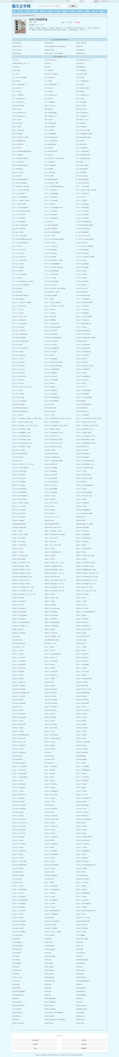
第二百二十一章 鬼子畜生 (82, 309)
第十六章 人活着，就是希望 (20, 77)
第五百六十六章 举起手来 (19, 713)
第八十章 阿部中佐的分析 (51, 151)
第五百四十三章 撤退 (50, 685)
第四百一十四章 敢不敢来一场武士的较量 (55, 534)
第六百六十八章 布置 (50, 833)
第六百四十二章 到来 (81, 801)
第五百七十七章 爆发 (81, 724)
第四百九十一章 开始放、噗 (20, 626)
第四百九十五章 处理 (50, 629)
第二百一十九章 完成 (50, 309)
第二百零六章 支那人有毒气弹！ (21, 295)
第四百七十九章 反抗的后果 (20, 611)
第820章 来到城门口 (81, 53)
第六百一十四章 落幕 (50, 770)
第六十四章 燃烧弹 (17, 133)
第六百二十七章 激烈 (81, 784)
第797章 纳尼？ (48, 984)
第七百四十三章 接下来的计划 (52, 921)
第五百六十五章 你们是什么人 (83, 710)
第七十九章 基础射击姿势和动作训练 (22, 151)
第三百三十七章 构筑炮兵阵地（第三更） (86, 443)
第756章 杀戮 (16, 938)
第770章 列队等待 (80, 952)
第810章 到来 (79, 998)
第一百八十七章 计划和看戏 (20, 274)
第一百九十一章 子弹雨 (50, 278)
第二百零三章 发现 (17, 292)
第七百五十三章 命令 (81, 931)
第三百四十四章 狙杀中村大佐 (20, 453)
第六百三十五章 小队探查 (51, 794)
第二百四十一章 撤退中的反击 (20, 334)
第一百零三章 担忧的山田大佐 (20, 179)
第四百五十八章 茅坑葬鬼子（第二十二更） (23, 587)
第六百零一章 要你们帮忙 (82, 752)
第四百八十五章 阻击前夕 (19, 619)
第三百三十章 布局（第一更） (52, 436)
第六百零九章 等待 (49, 763)
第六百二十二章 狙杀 (18, 780)
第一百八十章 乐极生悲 (18, 267)
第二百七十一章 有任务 (18, 369)
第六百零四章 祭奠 (80, 756)
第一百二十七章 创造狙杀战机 (20, 207)
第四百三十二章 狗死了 (50, 555)
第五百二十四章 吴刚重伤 (19, 664)
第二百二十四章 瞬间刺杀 (82, 313)
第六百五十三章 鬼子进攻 (51, 815)
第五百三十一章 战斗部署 (51, 671)
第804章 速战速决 (80, 991)
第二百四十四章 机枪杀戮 (19, 337)
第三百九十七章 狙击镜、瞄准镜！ (84, 513)
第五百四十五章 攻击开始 (19, 689)
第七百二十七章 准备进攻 (19, 903)
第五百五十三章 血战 (81, 696)
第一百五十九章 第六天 (82, 242)
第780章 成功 (16, 967)
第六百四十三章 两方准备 (19, 805)
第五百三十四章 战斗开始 (51, 675)
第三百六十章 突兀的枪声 (51, 471)
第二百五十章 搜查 (17, 344)
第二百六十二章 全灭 (18, 358)
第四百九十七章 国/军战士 (19, 633)
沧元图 (84, 1040)
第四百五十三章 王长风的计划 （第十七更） (55, 580)
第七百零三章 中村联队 (18, 875)
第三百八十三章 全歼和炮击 (20, 499)
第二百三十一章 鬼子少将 (82, 320)
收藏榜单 (87, 11)
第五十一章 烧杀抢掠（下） (83, 116)
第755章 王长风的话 (49, 935)
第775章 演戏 (48, 960)
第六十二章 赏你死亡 (50, 130)
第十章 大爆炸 (16, 70)
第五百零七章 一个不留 (50, 643)
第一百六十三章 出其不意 (19, 249)
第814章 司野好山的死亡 (19, 1005)
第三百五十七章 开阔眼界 (51, 467)
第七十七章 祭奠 (49, 147)
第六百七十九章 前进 (18, 847)
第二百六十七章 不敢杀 (82, 362)
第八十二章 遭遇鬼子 (18, 155)
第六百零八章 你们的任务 (19, 763)
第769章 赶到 (48, 952)
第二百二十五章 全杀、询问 (20, 316)
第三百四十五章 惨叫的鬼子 (51, 453)
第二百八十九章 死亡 (18, 390)
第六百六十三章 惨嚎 (81, 826)
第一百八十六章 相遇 (81, 271)
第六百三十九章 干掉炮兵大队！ (84, 798)
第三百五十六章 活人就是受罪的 (21, 467)
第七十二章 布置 (80, 140)
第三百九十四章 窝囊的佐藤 (83, 510)
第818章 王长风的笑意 (50, 1009)
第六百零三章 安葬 (49, 756)
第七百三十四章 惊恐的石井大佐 (53, 910)
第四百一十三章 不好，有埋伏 (20, 534)
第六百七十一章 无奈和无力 (51, 836)
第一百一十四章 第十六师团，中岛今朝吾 (86, 190)
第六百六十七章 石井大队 (19, 833)
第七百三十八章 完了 (81, 914)
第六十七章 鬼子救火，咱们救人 (21, 137)
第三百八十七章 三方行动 (51, 503)
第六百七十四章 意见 (50, 840)
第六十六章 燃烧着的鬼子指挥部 (84, 133)
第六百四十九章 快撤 (18, 812)
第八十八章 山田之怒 (18, 162)
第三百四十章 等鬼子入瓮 (82, 446)
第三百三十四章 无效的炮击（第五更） (85, 439)
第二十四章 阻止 (80, 84)
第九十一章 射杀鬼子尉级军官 (20, 165)
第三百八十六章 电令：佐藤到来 (21, 503)
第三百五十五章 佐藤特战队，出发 (84, 464)
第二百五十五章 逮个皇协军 (83, 348)
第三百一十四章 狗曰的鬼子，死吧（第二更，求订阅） (58, 418)
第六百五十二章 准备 (18, 815)
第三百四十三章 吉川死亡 (82, 450)
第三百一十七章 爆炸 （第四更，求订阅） (23, 422)
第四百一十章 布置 (17, 531)
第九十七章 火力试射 (18, 172)
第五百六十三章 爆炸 (18, 710)
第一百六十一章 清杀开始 (51, 246)
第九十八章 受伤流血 (50, 172)
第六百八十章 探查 (49, 847)
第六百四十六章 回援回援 (19, 808)
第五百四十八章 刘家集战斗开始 (21, 692)
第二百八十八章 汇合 (81, 387)
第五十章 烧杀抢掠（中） (51, 116)
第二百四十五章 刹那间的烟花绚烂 (53, 337)
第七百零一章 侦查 (49, 872)
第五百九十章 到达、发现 (19, 742)
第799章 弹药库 (17, 988)
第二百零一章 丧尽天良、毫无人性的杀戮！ (55, 288)
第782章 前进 (79, 967)
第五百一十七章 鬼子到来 (82, 654)
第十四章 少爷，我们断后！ (51, 74)
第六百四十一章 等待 (50, 801)
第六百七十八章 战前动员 (82, 844)
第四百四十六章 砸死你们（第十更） (22, 573)
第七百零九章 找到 (17, 882)
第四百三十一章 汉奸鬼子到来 (20, 555)
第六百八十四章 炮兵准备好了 (83, 851)
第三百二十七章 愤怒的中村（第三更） (54, 432)
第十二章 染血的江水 (81, 70)
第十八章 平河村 (80, 77)
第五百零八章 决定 (80, 643)
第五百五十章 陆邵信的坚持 (83, 692)
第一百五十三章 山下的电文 (83, 235)
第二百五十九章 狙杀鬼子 (19, 355)
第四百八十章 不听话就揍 (51, 611)
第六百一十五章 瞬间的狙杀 (83, 770)
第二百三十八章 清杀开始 (19, 330)
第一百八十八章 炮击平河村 (51, 274)
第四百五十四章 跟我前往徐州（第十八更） (87, 580)
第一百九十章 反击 (17, 278)
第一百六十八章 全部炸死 (82, 253)
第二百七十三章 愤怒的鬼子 (83, 369)
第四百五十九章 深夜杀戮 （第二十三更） (55, 587)
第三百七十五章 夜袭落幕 (51, 488)
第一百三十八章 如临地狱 (82, 218)
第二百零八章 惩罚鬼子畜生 (83, 295)
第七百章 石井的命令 (18, 872)
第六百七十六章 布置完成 (19, 844)
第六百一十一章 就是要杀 (51, 766)
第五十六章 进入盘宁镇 (50, 123)
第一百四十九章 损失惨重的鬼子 (53, 232)
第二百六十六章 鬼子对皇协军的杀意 (54, 362)
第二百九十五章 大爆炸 (18, 397)
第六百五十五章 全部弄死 (19, 819)
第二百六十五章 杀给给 (18, 362)
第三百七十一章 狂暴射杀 (19, 485)
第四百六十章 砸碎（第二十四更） (84, 587)
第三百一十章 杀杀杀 (18, 415)
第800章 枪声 (48, 988)
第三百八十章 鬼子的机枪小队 (20, 495)
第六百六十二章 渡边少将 (51, 826)
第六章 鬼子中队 (80, 63)
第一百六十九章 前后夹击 (19, 256)
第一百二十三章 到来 (81, 200)
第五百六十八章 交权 (81, 713)
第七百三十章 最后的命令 (19, 907)
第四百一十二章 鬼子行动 (82, 531)
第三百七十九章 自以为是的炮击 (84, 492)
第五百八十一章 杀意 (18, 731)
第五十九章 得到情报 (50, 126)
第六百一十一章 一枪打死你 (20, 766)
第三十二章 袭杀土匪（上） (51, 95)
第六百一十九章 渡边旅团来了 (20, 777)
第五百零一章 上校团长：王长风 (53, 636)
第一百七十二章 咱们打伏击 (20, 260)
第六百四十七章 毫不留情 (51, 808)
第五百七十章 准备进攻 (50, 717)
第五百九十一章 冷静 (50, 742)
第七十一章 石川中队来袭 (51, 140)
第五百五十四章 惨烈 (18, 699)
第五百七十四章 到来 (81, 720)
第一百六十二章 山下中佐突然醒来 (84, 246)
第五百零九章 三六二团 (18, 647)
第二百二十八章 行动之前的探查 (84, 316)
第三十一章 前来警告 (18, 95)
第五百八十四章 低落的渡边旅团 (21, 735)
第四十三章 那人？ (17, 109)
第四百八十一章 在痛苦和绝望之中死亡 (85, 611)
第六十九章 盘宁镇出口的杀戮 (83, 137)
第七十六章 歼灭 (17, 147)
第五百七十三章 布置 (50, 720)
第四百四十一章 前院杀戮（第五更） (54, 566)
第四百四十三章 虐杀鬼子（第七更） (22, 569)
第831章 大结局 (17, 43)
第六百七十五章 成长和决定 (83, 840)
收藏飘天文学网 (28, 1)
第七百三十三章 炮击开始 (19, 910)
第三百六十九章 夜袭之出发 (51, 481)
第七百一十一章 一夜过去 (82, 882)
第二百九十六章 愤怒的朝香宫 (52, 397)
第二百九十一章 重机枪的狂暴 (83, 390)
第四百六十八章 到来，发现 (51, 597)
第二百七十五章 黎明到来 (51, 372)
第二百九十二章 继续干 (18, 394)
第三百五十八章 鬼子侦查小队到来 (84, 467)
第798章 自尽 (79, 984)
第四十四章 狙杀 (49, 109)
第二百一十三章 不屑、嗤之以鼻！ (53, 302)
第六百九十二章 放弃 (50, 861)
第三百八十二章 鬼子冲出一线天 (84, 495)
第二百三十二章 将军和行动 (20, 323)
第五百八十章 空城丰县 (82, 728)
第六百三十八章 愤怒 (50, 798)
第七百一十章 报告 (49, 882)
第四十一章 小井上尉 (50, 105)
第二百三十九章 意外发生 (51, 330)
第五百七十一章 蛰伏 (81, 717)
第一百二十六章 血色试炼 (82, 204)
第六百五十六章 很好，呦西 (51, 819)
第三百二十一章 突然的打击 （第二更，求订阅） (57, 425)
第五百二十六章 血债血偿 (82, 664)
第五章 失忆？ (48, 63)
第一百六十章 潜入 (17, 246)
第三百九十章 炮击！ (50, 506)
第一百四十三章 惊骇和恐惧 (51, 225)
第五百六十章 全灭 (17, 706)
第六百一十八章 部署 (81, 773)
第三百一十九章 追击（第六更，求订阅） (86, 422)
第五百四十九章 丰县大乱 (51, 692)
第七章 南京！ (16, 67)
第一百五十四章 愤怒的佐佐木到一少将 (22, 239)
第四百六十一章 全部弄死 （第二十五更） (23, 590)
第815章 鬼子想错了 (49, 1005)
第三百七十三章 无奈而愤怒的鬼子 (84, 485)
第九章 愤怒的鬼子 (80, 67)
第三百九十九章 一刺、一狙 (51, 517)
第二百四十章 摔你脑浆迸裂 (83, 330)
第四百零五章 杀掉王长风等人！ (53, 524)
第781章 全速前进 (49, 967)
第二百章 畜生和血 (17, 288)
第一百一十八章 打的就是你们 (20, 197)
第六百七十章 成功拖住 (18, 836)
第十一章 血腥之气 (49, 70)
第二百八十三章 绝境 (18, 383)
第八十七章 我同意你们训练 (83, 158)
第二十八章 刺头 (17, 91)
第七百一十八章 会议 (18, 893)
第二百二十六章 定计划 (50, 316)
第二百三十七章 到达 (81, 327)
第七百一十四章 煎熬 (81, 886)
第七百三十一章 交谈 (50, 907)
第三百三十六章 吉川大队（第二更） (54, 443)
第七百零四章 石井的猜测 (51, 875)
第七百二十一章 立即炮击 (19, 896)
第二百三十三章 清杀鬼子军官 (52, 323)
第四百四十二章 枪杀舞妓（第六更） (85, 566)
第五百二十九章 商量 (81, 668)
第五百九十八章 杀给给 (82, 749)
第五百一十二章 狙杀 (18, 650)
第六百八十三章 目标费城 (51, 851)
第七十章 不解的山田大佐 (19, 140)
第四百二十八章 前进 (18, 552)
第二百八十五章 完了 (81, 383)
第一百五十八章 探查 (50, 242)
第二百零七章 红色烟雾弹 (51, 295)
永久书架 (20, 11)
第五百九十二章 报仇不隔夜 (83, 742)
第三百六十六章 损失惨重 (51, 478)
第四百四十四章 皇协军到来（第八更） (54, 569)
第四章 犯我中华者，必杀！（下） (21, 63)
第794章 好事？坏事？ (50, 981)
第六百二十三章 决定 (50, 780)
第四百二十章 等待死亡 (50, 541)
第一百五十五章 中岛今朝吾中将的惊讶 (54, 239)
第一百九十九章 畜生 (81, 285)
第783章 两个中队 (17, 970)
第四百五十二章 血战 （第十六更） (21, 580)
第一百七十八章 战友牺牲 (82, 263)
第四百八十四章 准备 (81, 615)
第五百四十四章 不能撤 (82, 685)
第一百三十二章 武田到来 (82, 211)
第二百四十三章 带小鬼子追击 (83, 334)
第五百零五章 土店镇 (81, 640)
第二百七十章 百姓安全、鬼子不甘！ (85, 365)
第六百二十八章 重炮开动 (19, 787)
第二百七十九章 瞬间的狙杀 (83, 376)
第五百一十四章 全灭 (81, 650)
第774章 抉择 (16, 960)
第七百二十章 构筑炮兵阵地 (83, 893)
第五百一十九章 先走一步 (51, 657)
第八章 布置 (47, 67)
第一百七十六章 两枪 (18, 263)
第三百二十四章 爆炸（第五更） (53, 429)
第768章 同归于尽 (17, 952)
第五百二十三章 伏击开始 (82, 661)
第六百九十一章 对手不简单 (20, 861)
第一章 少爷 (16, 60)
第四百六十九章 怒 (80, 597)
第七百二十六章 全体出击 (82, 900)
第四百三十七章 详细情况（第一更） (22, 562)
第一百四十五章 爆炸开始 (19, 228)
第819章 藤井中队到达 (81, 1009)
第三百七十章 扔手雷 (81, 481)
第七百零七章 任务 (49, 879)
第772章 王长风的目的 (50, 956)
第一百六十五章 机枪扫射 (82, 249)
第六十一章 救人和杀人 (18, 130)
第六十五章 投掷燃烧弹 (50, 133)
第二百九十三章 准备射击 (51, 394)
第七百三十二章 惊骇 (81, 907)
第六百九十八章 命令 (50, 868)
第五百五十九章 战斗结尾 (82, 703)
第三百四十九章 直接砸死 (82, 457)
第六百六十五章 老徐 (50, 829)
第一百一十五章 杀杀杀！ (19, 193)
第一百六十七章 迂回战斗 (51, 253)
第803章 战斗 (48, 991)
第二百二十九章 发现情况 (19, 320)
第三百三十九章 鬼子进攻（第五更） (54, 446)
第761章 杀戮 (79, 942)
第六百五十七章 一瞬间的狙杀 (83, 819)
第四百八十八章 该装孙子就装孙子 (21, 622)
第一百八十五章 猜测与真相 (51, 271)
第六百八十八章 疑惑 (18, 858)
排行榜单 (80, 11)
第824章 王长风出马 (49, 50)
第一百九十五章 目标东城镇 (51, 281)
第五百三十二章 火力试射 (82, 671)
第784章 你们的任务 (49, 970)
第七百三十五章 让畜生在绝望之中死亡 (85, 910)
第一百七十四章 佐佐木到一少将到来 (54, 260)
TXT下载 (76, 22)
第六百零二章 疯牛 (17, 756)
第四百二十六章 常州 (50, 548)
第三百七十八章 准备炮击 (51, 492)
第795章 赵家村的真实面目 (82, 981)
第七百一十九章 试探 (50, 893)
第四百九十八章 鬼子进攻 (51, 633)
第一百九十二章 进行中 (82, 278)
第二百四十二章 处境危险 (51, 334)
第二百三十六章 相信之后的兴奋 (53, 327)
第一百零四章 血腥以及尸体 (51, 179)
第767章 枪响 (79, 949)
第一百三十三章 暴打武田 (19, 214)
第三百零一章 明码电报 (18, 404)
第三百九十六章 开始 (50, 513)
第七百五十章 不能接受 (82, 928)
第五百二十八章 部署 (50, 668)
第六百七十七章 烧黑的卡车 (51, 844)
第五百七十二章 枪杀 (18, 720)
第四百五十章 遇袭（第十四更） (53, 576)
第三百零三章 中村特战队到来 (83, 404)
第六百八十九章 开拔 (50, 858)
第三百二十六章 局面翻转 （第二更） (22, 432)
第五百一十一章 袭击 (81, 647)
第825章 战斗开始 (17, 50)
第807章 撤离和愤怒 (81, 995)
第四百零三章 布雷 (80, 520)
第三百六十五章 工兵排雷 (19, 478)
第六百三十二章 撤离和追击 (51, 791)
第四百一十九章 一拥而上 (19, 541)
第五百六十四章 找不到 (50, 710)
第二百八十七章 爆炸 (50, 387)
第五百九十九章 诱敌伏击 (19, 752)
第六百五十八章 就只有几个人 (20, 822)
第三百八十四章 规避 (50, 499)
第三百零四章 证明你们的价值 (20, 408)
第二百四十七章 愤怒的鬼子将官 (21, 341)
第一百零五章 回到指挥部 (82, 179)
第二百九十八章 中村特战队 (20, 401)
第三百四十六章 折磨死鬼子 (83, 453)
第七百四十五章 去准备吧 (19, 924)
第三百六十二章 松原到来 (19, 474)
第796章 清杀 (16, 984)
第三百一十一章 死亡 (50, 415)
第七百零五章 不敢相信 (82, 875)
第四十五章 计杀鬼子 (81, 109)
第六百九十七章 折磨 (18, 868)
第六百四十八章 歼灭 (81, 808)
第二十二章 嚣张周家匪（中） (20, 84)
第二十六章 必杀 (49, 88)
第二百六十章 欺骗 (49, 355)
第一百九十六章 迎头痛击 (82, 281)
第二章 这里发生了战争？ (51, 60)
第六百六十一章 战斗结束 (19, 826)
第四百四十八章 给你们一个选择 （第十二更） (87, 573)
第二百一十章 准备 (49, 299)
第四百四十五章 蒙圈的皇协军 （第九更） (86, 569)
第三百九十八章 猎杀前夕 (19, 517)
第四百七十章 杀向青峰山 (19, 601)
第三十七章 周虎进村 (18, 102)
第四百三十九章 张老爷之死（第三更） (85, 562)
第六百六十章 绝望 (80, 822)
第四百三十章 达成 (80, 552)
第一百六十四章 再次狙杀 (51, 249)
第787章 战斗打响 (49, 974)
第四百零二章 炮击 (49, 520)
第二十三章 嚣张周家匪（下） (52, 84)
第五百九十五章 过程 (81, 745)
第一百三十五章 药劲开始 (82, 214)
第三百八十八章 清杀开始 (82, 503)
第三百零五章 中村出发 (50, 408)
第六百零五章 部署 (17, 759)
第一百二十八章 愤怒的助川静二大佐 (54, 207)
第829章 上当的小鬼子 (81, 43)
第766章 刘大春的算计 (50, 949)
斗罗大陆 (83, 1044)
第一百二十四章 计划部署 (19, 204)
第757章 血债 (48, 938)
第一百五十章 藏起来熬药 (82, 232)
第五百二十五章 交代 (50, 664)
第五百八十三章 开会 (81, 731)
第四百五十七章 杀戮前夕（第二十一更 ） (86, 583)
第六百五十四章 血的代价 (82, 815)
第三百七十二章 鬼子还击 (51, 485)
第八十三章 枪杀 (49, 155)
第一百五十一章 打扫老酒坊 (20, 235)
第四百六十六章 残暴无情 (82, 594)
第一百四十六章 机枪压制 (51, 228)
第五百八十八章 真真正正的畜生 (53, 738)
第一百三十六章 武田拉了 (19, 218)
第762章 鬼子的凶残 (18, 945)
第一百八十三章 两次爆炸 (82, 267)
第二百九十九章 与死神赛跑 (51, 401)
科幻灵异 (57, 11)
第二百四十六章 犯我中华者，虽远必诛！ (86, 337)
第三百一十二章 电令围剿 (82, 415)
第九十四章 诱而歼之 (18, 169)
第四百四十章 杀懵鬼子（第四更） (21, 566)
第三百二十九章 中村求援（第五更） (22, 436)
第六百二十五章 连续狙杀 (19, 784)
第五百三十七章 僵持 (50, 678)
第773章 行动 (79, 956)
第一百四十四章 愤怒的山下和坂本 (84, 225)
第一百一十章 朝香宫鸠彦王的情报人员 (54, 186)
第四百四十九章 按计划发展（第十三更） (23, 576)
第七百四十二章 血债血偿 (19, 921)
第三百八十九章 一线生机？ (20, 506)
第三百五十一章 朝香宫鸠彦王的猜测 (54, 460)
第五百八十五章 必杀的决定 (51, 735)
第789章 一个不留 (17, 977)
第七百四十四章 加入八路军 (83, 921)
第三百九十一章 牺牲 (81, 506)
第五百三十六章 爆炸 (18, 678)
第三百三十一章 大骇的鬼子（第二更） (85, 436)
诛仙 (35, 1048)
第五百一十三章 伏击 (50, 650)
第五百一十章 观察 (49, 647)
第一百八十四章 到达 (18, 271)
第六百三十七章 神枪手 (18, 798)
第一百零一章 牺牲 (49, 176)
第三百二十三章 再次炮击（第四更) (21, 429)
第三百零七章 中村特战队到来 (20, 411)
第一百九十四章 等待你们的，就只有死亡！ (23, 281)
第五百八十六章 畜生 (81, 735)
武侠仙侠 (35, 11)
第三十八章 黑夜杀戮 (50, 102)
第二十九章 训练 (49, 91)
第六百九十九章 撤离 (81, 868)
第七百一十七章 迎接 (81, 889)
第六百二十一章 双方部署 (82, 777)
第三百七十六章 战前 (81, 488)
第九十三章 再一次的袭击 (82, 165)
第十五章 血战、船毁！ (82, 74)
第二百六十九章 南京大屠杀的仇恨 (53, 365)
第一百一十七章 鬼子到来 (82, 193)
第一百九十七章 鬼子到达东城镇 (21, 285)
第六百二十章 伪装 (49, 777)
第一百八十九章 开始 (81, 274)
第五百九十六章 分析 (18, 749)
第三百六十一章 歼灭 (81, 471)
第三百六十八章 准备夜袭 (19, 481)
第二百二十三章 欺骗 (50, 313)
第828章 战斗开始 (17, 46)
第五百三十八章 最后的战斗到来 (84, 678)
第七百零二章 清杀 (80, 872)
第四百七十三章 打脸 (18, 604)
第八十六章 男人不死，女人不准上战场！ (55, 158)
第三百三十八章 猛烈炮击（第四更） (22, 446)
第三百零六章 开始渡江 (82, 408)
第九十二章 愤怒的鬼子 (50, 165)
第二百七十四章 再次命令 (19, 372)
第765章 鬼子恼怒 (17, 949)
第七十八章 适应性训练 (82, 147)
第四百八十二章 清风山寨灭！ (20, 615)
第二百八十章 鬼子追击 (18, 379)
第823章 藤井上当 (80, 50)
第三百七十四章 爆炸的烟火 (20, 488)
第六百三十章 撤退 (80, 787)
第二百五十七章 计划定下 (51, 351)
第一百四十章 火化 (49, 221)
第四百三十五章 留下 (50, 559)
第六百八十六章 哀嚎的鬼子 (51, 854)
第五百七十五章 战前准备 (19, 724)
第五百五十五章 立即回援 (51, 699)
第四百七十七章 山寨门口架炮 (52, 608)
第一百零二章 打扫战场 (82, 176)
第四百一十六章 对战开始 (19, 538)
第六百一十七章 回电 (50, 773)
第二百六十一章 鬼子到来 (82, 355)
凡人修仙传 (35, 1040)
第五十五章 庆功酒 (17, 123)
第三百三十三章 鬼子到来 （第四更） (54, 439)
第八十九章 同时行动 (50, 162)
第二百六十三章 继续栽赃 (51, 358)
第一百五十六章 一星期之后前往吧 (84, 239)
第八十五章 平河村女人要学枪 (20, 158)
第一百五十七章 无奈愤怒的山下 (21, 242)
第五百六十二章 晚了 (81, 706)
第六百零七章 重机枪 (81, 759)
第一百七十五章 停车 (81, 260)
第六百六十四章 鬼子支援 (19, 829)
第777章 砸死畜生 (17, 963)
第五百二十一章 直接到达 (19, 661)
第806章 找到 (48, 995)
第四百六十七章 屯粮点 (18, 597)
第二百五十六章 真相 (18, 351)
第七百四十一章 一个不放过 (83, 917)
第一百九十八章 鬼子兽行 (51, 285)
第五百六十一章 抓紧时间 (51, 706)
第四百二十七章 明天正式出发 (83, 548)
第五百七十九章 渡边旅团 (51, 728)
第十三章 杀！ (16, 74)
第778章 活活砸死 (49, 963)
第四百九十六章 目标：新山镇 (83, 629)
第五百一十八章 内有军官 (19, 657)
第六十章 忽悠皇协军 (81, 126)
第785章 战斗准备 (80, 970)
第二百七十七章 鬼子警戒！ (20, 376)
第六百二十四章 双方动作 (82, 780)
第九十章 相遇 (79, 162)
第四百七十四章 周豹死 (50, 604)
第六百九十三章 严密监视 (82, 861)
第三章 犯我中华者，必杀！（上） (84, 60)
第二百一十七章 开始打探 (82, 306)
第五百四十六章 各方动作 (51, 689)
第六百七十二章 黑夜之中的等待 (84, 836)
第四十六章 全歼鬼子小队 (19, 112)
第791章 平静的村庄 (81, 977)
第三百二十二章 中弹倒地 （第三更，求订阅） (87, 425)
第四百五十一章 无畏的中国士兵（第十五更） (87, 576)
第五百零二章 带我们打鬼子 (83, 636)
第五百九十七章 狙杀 (50, 749)
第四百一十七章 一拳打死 (51, 538)
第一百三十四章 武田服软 (51, 214)
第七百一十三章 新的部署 (51, 886)
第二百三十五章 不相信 (18, 327)
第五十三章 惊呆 (49, 119)
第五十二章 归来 (17, 119)
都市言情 (42, 11)
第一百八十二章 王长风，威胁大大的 (54, 267)
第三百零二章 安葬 (49, 404)
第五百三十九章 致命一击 (19, 682)
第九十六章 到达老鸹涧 (82, 169)
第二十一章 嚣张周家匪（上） (83, 81)
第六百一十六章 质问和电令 (20, 773)
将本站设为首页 (17, 1)
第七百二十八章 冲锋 (50, 903)
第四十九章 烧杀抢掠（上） (20, 116)
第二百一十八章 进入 (18, 309)
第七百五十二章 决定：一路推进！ (53, 931)
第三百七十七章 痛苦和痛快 (20, 492)
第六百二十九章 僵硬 (50, 787)
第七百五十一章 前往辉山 (19, 931)
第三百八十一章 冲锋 (50, 495)
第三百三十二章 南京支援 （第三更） (22, 439)
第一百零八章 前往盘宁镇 (82, 183)
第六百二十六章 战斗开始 (51, 784)
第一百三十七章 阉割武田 (51, 218)
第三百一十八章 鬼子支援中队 (52, 422)
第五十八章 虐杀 (17, 126)
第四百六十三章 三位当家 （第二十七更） (86, 590)
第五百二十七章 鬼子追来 (19, 668)
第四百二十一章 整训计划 (82, 541)
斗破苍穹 (35, 1044)
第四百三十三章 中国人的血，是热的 (85, 555)
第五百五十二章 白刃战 (50, 696)
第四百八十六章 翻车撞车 (51, 619)
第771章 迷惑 (16, 956)
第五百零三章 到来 (17, 640)
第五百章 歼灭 (16, 636)
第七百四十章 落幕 (49, 917)
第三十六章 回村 (80, 98)
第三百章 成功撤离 (80, 401)
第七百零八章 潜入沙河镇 (82, 879)
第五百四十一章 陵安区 (82, 682)
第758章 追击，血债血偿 (82, 938)
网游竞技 (65, 11)
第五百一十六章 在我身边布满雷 (53, 654)
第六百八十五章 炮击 (18, 854)
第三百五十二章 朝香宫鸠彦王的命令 (85, 460)
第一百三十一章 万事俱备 (51, 211)
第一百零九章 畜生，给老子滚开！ (21, 186)
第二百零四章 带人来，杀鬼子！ (53, 292)
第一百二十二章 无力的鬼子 (51, 200)
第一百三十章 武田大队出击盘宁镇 (21, 211)
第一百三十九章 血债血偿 (19, 221)
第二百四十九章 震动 (81, 341)
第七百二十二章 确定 (50, 896)
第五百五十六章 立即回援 (82, 699)
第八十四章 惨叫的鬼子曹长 (83, 155)
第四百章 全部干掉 (80, 517)
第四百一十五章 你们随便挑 (83, 534)
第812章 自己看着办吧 (50, 1002)
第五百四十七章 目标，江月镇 (83, 689)
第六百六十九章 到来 (81, 833)
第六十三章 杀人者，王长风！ (83, 130)
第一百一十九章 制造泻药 (51, 197)
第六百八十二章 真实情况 (19, 851)
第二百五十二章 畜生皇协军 (83, 344)
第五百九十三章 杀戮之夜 (19, 745)
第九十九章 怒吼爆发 (81, 172)
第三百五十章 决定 (17, 460)
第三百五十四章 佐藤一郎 (51, 464)
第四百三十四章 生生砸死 (19, 559)
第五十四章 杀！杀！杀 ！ (82, 119)
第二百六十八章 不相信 (18, 365)
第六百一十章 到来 (80, 763)
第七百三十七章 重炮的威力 (51, 914)
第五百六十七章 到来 (50, 713)
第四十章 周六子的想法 (18, 105)
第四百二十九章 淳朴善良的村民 (53, 552)
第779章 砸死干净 (80, 963)
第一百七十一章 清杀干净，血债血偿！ (85, 256)
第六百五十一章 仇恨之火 (82, 812)
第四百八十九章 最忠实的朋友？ (53, 622)
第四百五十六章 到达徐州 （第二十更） (54, 583)
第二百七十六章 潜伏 (81, 372)
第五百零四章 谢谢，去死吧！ (52, 640)
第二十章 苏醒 (48, 81)
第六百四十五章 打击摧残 (82, 805)
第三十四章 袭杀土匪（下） (20, 98)
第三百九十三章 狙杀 (50, 510)
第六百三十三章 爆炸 (81, 791)
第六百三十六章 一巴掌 (82, 794)
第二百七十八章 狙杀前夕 (51, 376)
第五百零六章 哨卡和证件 (19, 643)
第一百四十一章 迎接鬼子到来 (83, 221)
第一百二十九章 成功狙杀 (82, 207)
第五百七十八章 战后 (18, 728)
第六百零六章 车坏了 (50, 759)
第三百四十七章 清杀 (18, 457)
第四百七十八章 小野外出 (82, 608)
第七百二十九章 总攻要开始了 (83, 903)
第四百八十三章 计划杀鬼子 (51, 615)
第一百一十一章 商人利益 (82, 186)
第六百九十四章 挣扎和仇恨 (20, 865)
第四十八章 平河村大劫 (82, 112)
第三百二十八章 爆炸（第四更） (84, 432)
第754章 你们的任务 (18, 935)
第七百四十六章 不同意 (50, 924)
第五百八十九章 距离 (81, 738)
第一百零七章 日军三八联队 (51, 183)
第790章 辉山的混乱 (49, 977)
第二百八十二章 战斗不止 (82, 379)
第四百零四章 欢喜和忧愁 (19, 524)
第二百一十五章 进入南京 (19, 306)
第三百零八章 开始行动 (50, 411)
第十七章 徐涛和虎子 (50, 77)
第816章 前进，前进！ (81, 1005)
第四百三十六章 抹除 (81, 559)
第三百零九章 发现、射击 (82, 411)
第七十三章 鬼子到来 (18, 144)
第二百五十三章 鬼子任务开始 (20, 348)
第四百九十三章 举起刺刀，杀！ (84, 626)
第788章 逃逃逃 (80, 974)
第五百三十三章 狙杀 (18, 675)
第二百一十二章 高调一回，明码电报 (22, 302)
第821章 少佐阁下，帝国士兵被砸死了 (54, 53)
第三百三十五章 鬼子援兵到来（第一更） (23, 443)
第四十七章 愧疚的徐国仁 (51, 112)
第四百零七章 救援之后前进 (20, 527)
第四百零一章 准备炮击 (18, 520)
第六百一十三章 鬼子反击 (19, 770)
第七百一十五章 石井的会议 (20, 889)
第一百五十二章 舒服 (50, 235)
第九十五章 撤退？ (49, 169)
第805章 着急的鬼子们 (18, 995)
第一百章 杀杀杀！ (17, 176)
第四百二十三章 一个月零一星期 (53, 545)
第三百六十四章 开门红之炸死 (83, 474)
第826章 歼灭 (79, 46)
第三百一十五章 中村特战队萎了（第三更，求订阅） (89, 418)
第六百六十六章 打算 (81, 829)
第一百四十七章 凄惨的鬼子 (83, 228)
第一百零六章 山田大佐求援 (20, 183)
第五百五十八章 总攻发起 (51, 703)
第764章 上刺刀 (80, 945)
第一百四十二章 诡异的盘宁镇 (20, 225)
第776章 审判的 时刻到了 (82, 960)
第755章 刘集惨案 (80, 935)
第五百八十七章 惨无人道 (19, 738)
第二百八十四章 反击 (50, 383)
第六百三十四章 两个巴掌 (19, 794)
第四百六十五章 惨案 (50, 594)
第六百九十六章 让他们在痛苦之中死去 (85, 865)
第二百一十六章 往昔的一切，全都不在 (54, 306)
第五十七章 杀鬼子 (80, 123)
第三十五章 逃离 (49, 98)
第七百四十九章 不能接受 (51, 928)
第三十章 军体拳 (80, 91)
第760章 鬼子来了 (49, 942)
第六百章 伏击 (48, 752)
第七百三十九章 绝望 (18, 917)
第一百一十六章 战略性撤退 (51, 193)
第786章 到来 (16, 974)
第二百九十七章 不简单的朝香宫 (84, 397)
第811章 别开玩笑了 (18, 1002)
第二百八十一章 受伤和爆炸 (51, 379)
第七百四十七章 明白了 (82, 924)
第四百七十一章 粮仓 (50, 601)
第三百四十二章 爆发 (50, 450)
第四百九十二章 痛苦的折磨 (51, 626)
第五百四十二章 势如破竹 (19, 685)
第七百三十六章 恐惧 (18, 914)
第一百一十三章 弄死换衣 (51, 190)
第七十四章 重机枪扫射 (50, 144)
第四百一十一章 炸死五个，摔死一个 (54, 531)
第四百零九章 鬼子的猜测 (82, 527)
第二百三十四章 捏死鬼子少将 (83, 323)
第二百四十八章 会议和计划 (51, 341)
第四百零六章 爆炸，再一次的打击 (84, 524)
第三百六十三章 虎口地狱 (51, 474)
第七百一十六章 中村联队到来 (52, 889)
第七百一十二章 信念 (18, 886)
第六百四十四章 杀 (49, 805)
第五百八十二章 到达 (50, 731)
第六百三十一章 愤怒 (18, 791)
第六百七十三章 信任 (18, 840)
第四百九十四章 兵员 (18, 629)
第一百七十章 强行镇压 (50, 256)
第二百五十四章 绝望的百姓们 (52, 348)
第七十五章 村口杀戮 (81, 144)
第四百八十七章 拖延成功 (82, 619)
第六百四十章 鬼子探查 (18, 801)
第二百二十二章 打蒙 (18, 313)
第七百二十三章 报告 (81, 896)
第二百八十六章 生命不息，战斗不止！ (22, 387)
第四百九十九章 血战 (81, 633)
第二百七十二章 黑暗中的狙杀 (52, 369)
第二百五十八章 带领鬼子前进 (83, 351)
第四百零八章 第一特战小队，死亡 (53, 527)
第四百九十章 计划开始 (82, 622)
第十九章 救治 (16, 81)
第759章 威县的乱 (17, 942)
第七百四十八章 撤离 (18, 928)
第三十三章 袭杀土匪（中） (83, 95)
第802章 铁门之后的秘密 (19, 991)
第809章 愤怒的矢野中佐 (51, 998)
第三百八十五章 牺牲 (81, 499)
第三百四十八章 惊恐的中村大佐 (53, 457)
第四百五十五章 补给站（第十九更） (22, 583)
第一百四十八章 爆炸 (18, 232)
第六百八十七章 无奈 (81, 854)
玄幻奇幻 (27, 11)
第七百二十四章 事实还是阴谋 (20, 900)
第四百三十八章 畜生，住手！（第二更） (55, 562)
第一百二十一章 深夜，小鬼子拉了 (21, 200)
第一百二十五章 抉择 (50, 204)
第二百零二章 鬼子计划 (82, 288)
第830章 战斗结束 (49, 43)
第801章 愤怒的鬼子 (81, 988)
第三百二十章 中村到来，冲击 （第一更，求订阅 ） (25, 425)
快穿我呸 (83, 1048)
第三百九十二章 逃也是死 (19, 510)
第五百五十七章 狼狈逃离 (19, 703)
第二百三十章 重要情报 (50, 320)
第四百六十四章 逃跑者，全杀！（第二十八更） (25, 594)
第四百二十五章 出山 (18, 548)
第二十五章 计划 (17, 88)
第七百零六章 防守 (17, 879)
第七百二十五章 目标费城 (51, 900)
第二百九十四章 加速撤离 (82, 394)
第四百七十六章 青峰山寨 (19, 608)
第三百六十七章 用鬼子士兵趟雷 (84, 478)
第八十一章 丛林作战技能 (82, 151)
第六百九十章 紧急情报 (82, 858)
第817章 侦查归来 (17, 1009)
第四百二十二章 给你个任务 (20, 545)
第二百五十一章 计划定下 (51, 344)
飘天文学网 (21, 6)
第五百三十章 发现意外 (18, 671)
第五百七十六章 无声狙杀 (51, 724)
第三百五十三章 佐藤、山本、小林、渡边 (23, 464)
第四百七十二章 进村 (81, 601)
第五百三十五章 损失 (81, 675)
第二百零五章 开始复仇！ (82, 292)
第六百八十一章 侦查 (81, 847)
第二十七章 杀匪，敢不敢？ (83, 88)
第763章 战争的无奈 (49, 945)
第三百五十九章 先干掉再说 (20, 471)
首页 (14, 11)
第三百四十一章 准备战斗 (19, 450)
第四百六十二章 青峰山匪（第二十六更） (55, 590)
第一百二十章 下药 (80, 197)
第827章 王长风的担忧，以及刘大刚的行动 (55, 46)
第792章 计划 (16, 981)
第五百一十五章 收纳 (18, 654)
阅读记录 (102, 11)
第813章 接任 (79, 1002)
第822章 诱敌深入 (17, 53)
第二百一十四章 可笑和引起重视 (84, 302)
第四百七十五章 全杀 (81, 604)
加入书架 (69, 22)
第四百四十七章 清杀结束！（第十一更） (55, 573)
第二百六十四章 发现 (81, 358)
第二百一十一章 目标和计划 (83, 299)
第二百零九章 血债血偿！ (19, 299)
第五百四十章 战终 (49, 682)
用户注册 (104, 1)
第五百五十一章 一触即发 (19, 696)
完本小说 (94, 11)
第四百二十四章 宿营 (81, 545)
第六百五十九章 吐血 (50, 822)
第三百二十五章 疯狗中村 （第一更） (85, 429)
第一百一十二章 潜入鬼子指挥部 (21, 190)
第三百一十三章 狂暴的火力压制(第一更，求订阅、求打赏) (27, 418)
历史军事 (50, 11)
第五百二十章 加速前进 (82, 657)
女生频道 (72, 11)
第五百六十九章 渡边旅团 (19, 717)
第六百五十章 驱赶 (49, 812)
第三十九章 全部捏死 (81, 102)
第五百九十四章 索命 (50, 745)
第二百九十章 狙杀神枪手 (51, 390)
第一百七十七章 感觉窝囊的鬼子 (53, 263)
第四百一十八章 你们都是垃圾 (83, 538)
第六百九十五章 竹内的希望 (51, 865)
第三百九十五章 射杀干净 (19, 513)
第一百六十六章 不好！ (18, 253)
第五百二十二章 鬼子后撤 (51, 661)
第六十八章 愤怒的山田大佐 (51, 137)
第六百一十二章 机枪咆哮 (82, 766)
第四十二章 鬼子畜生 (81, 105)
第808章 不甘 (16, 998)
